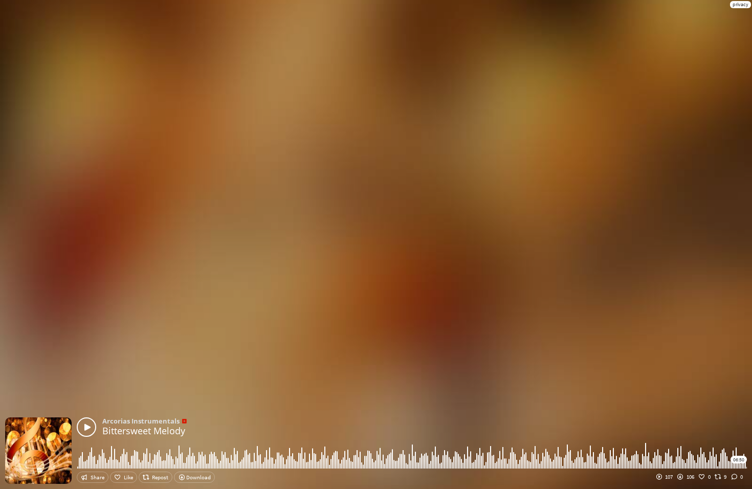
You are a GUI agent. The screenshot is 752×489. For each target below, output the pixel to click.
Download (198, 477)
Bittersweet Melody (143, 431)
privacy (740, 4)
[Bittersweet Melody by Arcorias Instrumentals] (86, 427)
